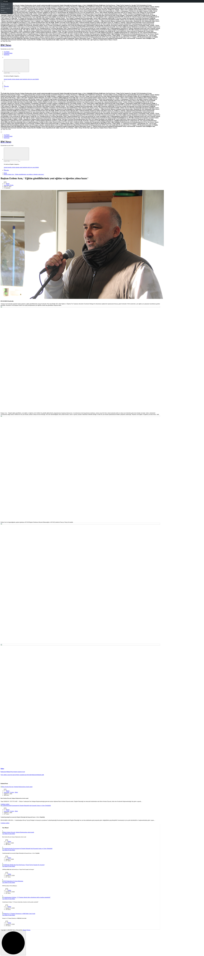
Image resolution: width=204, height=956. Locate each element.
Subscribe (6, 86)
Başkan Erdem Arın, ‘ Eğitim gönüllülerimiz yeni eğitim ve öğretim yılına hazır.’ (24, 174)
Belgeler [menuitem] (3, 6)
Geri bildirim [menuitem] (4, 12)
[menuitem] (1, 1)
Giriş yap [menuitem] (5, 1)
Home (5, 173)
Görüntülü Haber (8, 53)
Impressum (6, 54)
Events (11, 185)
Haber (7, 183)
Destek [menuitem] (2, 10)
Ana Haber (6, 51)
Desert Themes (26, 930)
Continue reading (5, 804)
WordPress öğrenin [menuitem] (5, 8)
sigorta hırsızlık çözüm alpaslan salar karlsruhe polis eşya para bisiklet (21, 79)
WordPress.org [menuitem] (4, 4)
